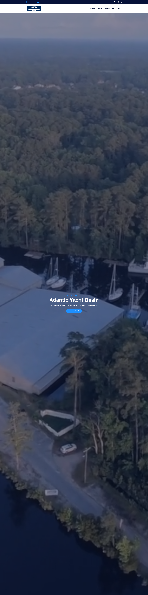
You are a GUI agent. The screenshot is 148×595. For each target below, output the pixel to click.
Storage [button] (107, 8)
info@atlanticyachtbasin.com (47, 2)
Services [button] (100, 8)
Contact (119, 8)
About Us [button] (92, 8)
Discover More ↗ (74, 310)
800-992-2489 (31, 2)
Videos (113, 8)
